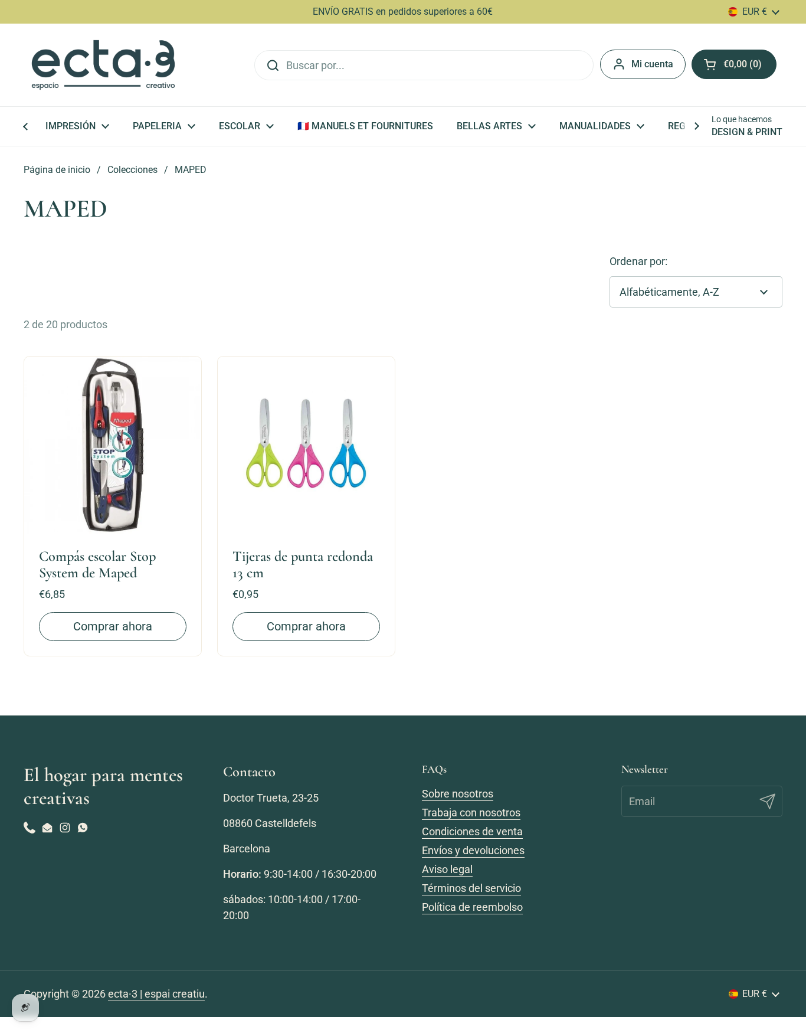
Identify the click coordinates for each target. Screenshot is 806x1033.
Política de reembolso (472, 907)
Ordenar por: (638, 261)
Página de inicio (57, 169)
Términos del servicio (471, 888)
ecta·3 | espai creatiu (156, 994)
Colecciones (132, 169)
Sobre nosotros (457, 793)
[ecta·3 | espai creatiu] (103, 64)
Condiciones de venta (472, 831)
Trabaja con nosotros (471, 812)
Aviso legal (447, 869)
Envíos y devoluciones (473, 850)
